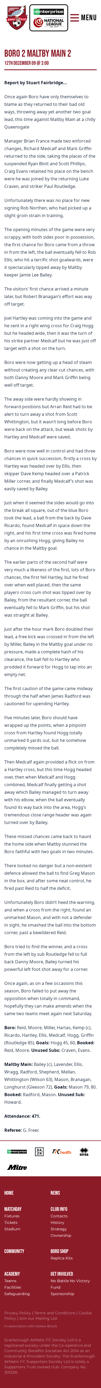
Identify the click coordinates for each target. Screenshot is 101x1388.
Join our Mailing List (38, 1318)
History (57, 1222)
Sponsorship (62, 1293)
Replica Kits (62, 1258)
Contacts (59, 1216)
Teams (10, 1280)
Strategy (59, 1229)
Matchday (13, 1209)
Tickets (11, 1222)
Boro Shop (59, 1251)
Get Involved (62, 1274)
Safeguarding (17, 1293)
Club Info (59, 1209)
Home (8, 1193)
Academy (12, 1274)
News (55, 1193)
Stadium (12, 1229)
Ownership (61, 1235)
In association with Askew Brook (30, 1326)
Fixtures (11, 1216)
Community (14, 1251)
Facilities (12, 1287)
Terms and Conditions (56, 1313)
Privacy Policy (19, 1313)
